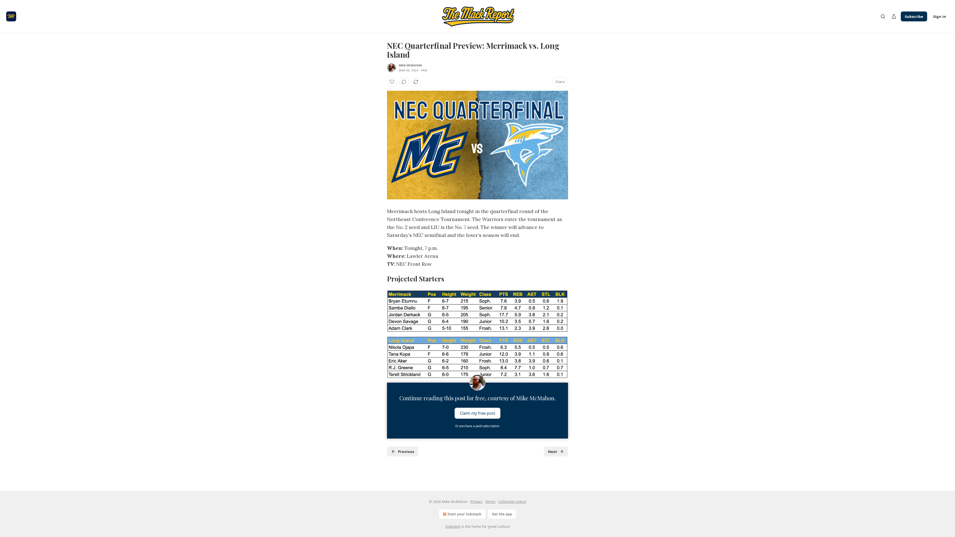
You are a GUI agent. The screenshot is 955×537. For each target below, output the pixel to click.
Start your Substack (464, 514)
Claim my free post (477, 413)
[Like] (392, 82)
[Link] (380, 279)
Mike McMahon (410, 65)
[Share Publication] (894, 16)
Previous (406, 451)
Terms (490, 501)
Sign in (939, 16)
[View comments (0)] (404, 82)
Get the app (502, 514)
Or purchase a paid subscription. (477, 426)
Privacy (476, 501)
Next (552, 451)
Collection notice (512, 501)
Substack (452, 526)
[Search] (883, 16)
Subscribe (914, 16)
